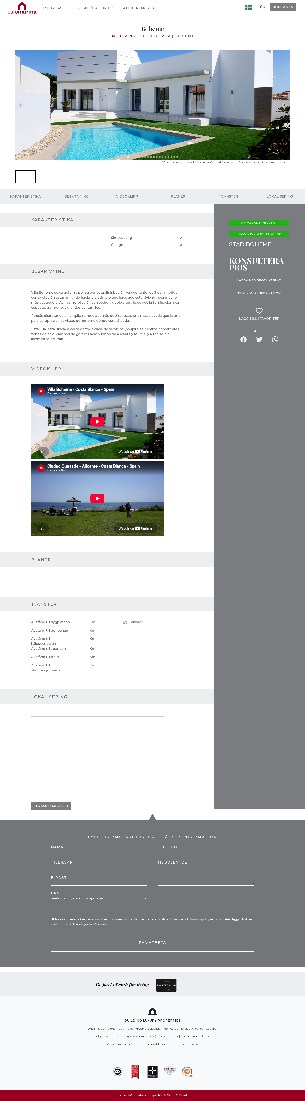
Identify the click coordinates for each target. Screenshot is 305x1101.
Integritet (177, 1044)
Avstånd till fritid (45, 657)
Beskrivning (76, 196)
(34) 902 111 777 (110, 1036)
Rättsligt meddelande (152, 1044)
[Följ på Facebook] (138, 1053)
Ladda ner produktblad (259, 280)
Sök (261, 7)
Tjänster (229, 196)
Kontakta (283, 7)
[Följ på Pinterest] (155, 1053)
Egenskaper (155, 36)
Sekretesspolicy (200, 919)
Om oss (108, 8)
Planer (178, 196)
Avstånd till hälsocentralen (43, 641)
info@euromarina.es (195, 1036)
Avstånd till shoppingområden (46, 667)
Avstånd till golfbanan (49, 630)
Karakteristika (25, 196)
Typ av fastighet (59, 8)
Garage (117, 245)
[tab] (128, 157)
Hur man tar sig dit (50, 806)
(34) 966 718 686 (135, 1036)
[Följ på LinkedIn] (167, 1053)
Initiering (123, 36)
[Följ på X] (144, 1053)
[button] (25, 176)
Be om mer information (259, 293)
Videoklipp (127, 196)
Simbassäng (121, 238)
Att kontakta (136, 8)
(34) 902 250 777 (166, 1036)
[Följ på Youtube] (161, 1053)
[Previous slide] (21, 105)
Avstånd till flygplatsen (50, 622)
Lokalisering (280, 196)
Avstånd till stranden (48, 649)
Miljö (88, 8)
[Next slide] (284, 105)
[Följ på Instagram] (149, 1053)
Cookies (192, 1044)
